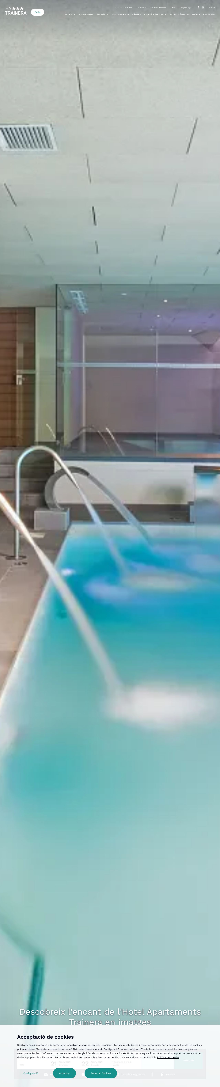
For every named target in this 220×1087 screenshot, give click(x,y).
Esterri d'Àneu (177, 14)
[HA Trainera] (16, 11)
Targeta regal (186, 8)
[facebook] (198, 8)
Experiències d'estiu (155, 14)
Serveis (101, 14)
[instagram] (203, 8)
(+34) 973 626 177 (124, 8)
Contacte (141, 8)
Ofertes (136, 14)
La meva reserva (158, 8)
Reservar (209, 14)
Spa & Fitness (86, 14)
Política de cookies (168, 1057)
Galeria (196, 14)
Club (173, 8)
